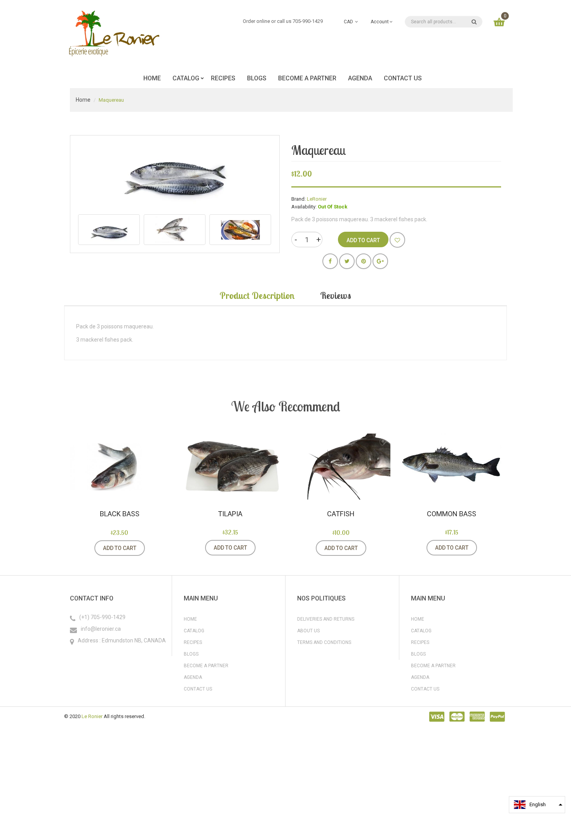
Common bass (451, 514)
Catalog (194, 630)
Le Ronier (92, 716)
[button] (537, 804)
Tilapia (230, 514)
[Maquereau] (109, 229)
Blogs (191, 654)
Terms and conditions (324, 642)
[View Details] (154, 548)
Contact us (198, 689)
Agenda (193, 677)
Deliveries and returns (325, 619)
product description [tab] (257, 295)
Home (83, 100)
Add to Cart (119, 548)
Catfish (341, 514)
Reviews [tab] (335, 295)
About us (308, 630)
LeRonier (317, 199)
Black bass (119, 514)
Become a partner (206, 665)
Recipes (193, 642)
